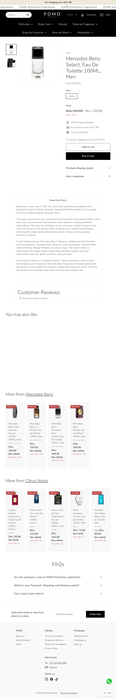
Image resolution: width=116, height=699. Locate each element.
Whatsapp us (80, 640)
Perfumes (24, 24)
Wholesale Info (81, 636)
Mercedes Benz (73, 83)
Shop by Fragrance (84, 24)
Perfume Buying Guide (79, 168)
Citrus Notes (36, 480)
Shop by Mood (60, 32)
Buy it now (88, 156)
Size (68, 90)
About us (20, 636)
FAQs (18, 644)
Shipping (81, 139)
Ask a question (75, 176)
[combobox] (19, 15)
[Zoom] (37, 62)
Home (68, 53)
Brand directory (23, 640)
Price (68, 105)
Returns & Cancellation (55, 644)
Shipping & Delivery (54, 640)
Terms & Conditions (54, 636)
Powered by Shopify (68, 693)
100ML (71, 96)
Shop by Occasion (33, 32)
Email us (78, 644)
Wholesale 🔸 (85, 32)
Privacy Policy (51, 648)
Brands (63, 24)
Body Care (44, 24)
